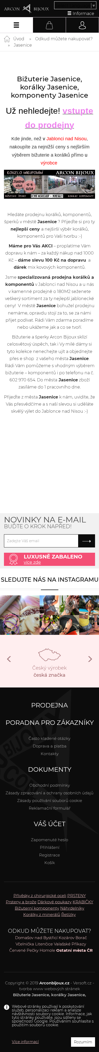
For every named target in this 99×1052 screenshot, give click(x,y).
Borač (81, 937)
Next (89, 661)
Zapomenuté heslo (49, 839)
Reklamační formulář (49, 808)
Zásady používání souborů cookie (49, 800)
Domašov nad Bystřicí (36, 937)
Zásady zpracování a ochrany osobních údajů (49, 792)
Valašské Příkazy (70, 943)
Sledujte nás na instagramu (49, 579)
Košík (49, 862)
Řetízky (68, 914)
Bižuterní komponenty (37, 908)
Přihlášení (49, 847)
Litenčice (44, 943)
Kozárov (66, 937)
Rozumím (83, 1042)
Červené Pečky (24, 950)
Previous (9, 661)
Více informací (25, 1042)
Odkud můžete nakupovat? (64, 38)
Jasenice (23, 45)
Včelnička (25, 943)
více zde (32, 562)
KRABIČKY (83, 901)
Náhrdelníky (72, 908)
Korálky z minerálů (41, 914)
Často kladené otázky (49, 738)
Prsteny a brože (21, 901)
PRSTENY (76, 895)
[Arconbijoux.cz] (26, 9)
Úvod (18, 38)
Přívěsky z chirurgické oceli (39, 895)
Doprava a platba (50, 746)
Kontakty (50, 753)
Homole (47, 950)
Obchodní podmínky (49, 785)
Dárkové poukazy (54, 901)
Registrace (49, 854)
